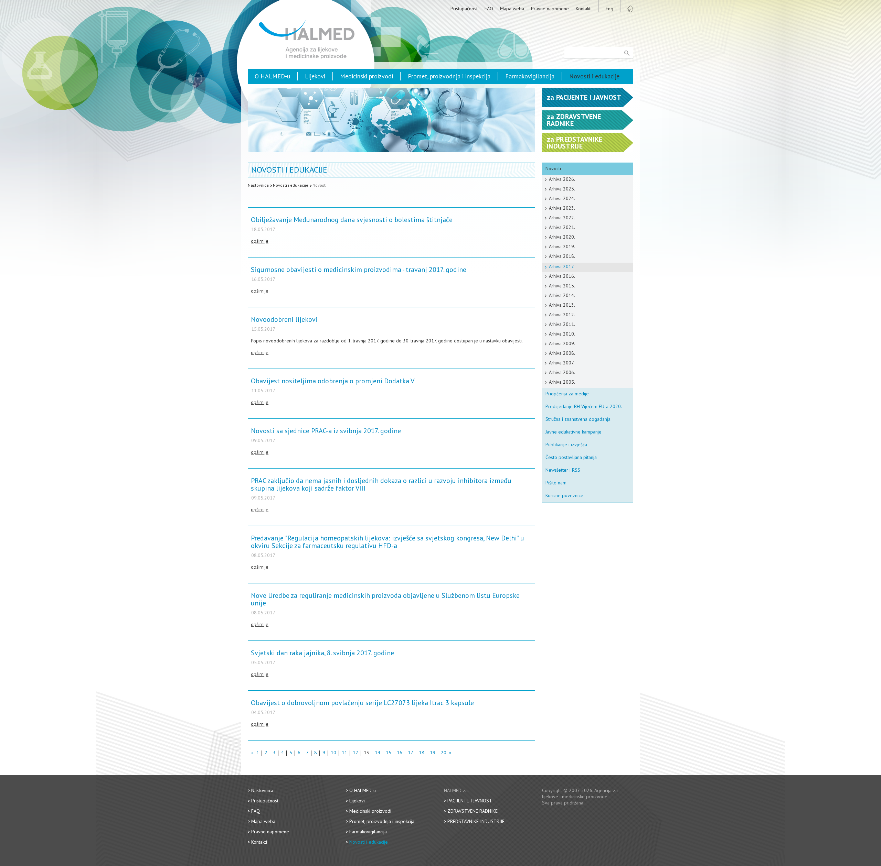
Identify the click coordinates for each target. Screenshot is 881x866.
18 (421, 753)
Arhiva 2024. (562, 198)
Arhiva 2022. (562, 218)
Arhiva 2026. (562, 179)
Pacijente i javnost (469, 801)
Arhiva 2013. (562, 305)
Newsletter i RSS (562, 470)
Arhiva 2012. (562, 314)
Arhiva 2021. (562, 227)
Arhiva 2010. (562, 334)
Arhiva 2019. (562, 246)
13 (366, 753)
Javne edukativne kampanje (573, 432)
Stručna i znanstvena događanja (578, 419)
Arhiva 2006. (562, 372)
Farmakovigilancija (529, 76)
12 (355, 753)
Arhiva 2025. (562, 189)
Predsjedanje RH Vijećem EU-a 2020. (583, 406)
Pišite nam (555, 483)
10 (333, 753)
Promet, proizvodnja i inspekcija (449, 76)
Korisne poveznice (564, 495)
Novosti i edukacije (594, 76)
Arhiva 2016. (562, 276)
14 (377, 753)
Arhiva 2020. (562, 237)
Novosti (319, 185)
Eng (609, 9)
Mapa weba (512, 9)
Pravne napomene (550, 9)
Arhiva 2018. (562, 256)
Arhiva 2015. (562, 286)
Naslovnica (258, 185)
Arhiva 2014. (562, 295)
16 (399, 753)
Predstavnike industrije (476, 821)
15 (388, 753)
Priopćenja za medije (567, 394)
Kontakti (584, 9)
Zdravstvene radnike (472, 811)
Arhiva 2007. (561, 363)
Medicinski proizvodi (366, 76)
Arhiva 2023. (562, 208)
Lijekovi (315, 76)
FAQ (489, 9)
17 (410, 753)
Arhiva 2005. (562, 382)
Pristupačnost (464, 9)
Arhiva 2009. (562, 343)
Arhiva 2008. (562, 353)
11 (344, 753)
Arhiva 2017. (561, 266)
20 (443, 753)
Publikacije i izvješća (566, 444)
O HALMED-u (272, 76)
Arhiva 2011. (562, 324)
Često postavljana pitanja (571, 457)
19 (432, 753)
